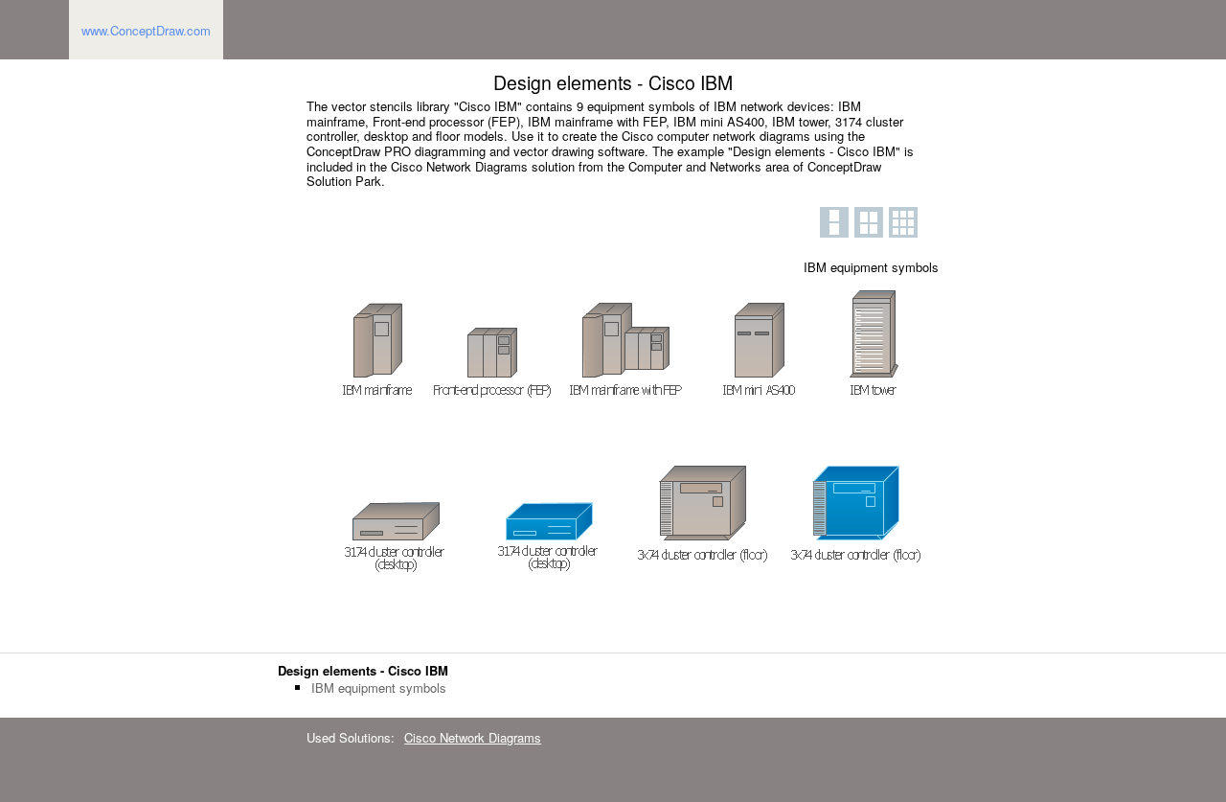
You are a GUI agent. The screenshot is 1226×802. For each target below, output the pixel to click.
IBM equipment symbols (378, 688)
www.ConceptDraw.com (146, 30)
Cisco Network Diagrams (472, 737)
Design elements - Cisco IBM (363, 670)
